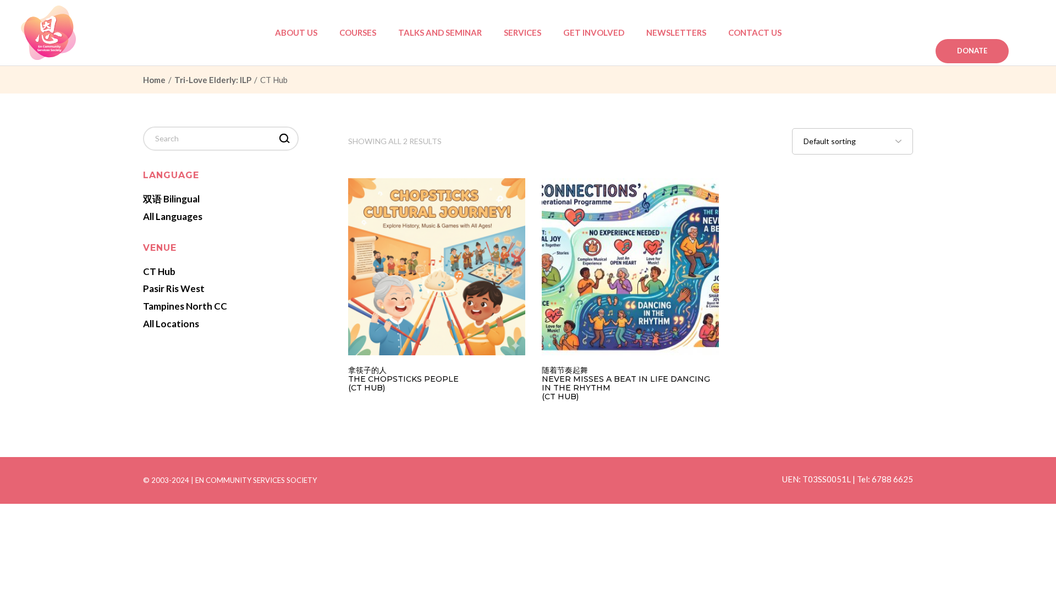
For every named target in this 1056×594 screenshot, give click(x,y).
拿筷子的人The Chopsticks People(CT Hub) (403, 379)
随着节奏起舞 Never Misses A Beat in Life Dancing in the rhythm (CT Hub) (626, 383)
